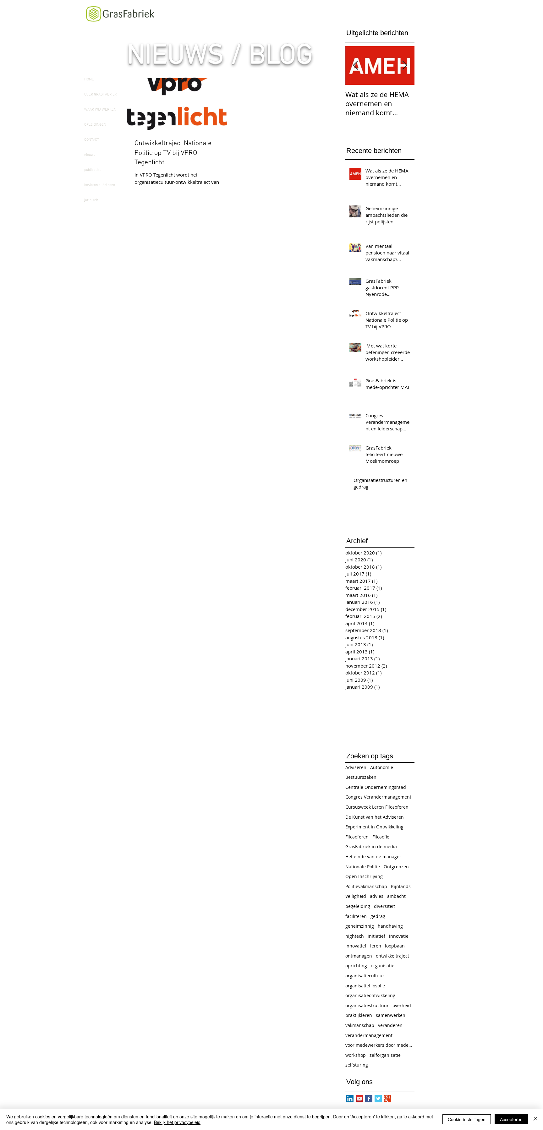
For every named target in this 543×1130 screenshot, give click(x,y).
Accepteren (511, 1119)
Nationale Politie (362, 867)
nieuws (90, 155)
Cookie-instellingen (466, 1119)
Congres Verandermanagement (378, 797)
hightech (354, 936)
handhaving (390, 926)
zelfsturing (356, 1065)
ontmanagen (358, 956)
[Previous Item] (355, 65)
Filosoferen (357, 837)
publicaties (92, 170)
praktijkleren (358, 1015)
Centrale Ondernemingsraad (375, 787)
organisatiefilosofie (365, 986)
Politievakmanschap (366, 886)
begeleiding (357, 906)
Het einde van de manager (373, 857)
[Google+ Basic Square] (387, 1098)
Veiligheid (355, 896)
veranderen (390, 1025)
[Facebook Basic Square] (368, 1098)
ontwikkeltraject (392, 956)
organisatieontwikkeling (370, 995)
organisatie (382, 966)
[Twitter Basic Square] (378, 1098)
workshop (355, 1055)
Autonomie (381, 767)
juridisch (91, 200)
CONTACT (91, 140)
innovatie (399, 936)
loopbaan (395, 946)
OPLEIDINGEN (95, 125)
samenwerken (390, 1015)
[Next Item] (404, 65)
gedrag (377, 916)
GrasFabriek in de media (371, 846)
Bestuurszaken (360, 777)
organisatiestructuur (367, 1005)
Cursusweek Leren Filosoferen (377, 807)
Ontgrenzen (396, 867)
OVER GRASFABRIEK (100, 94)
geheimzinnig (359, 926)
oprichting (356, 966)
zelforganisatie (385, 1055)
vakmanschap (359, 1025)
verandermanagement (368, 1035)
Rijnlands (401, 886)
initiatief (376, 936)
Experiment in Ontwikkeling (374, 827)
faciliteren (356, 916)
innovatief (355, 946)
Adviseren (355, 767)
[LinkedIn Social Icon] (350, 1098)
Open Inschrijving (364, 876)
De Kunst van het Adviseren (374, 817)
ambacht (396, 896)
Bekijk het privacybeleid (177, 1122)
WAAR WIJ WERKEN (100, 109)
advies (376, 896)
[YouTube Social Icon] (359, 1098)
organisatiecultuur (364, 976)
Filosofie (380, 837)
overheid (401, 1005)
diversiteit (384, 906)
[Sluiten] (535, 1119)
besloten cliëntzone (99, 185)
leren (375, 946)
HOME (89, 79)
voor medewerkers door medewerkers (379, 1045)
